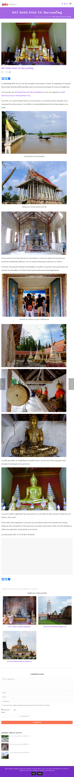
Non (39, 773)
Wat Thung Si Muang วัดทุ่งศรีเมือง (19, 626)
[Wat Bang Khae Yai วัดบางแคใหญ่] (37, 44)
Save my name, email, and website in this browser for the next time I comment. (26, 705)
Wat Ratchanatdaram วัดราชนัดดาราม (19, 661)
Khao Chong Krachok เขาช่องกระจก (19, 736)
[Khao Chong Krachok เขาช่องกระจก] (5, 738)
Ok (34, 773)
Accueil (37, 16)
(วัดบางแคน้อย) (28, 92)
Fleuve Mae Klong (12, 589)
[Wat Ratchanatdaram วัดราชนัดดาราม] (19, 645)
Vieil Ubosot (34, 589)
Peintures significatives (24, 589)
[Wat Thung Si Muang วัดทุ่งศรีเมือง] (19, 610)
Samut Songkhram (46, 16)
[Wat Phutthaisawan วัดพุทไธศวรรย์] (55, 610)
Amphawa (4, 589)
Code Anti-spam (24, 716)
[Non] (72, 772)
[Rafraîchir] (15, 710)
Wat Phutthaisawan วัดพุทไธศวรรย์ (55, 626)
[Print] (10, 72)
